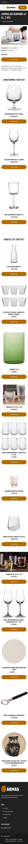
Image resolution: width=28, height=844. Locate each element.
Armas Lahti (7, 814)
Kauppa (22, 7)
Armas (6, 808)
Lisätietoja (14, 59)
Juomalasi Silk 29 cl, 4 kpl (14, 574)
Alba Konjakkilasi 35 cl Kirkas (14, 114)
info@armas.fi (5, 2)
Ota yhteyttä (13, 839)
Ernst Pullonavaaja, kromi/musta (14, 715)
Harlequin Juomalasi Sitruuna (14, 491)
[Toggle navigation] (3, 7)
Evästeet (20, 839)
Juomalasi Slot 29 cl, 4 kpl (14, 407)
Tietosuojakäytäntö (10, 841)
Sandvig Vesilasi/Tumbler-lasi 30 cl (14, 537)
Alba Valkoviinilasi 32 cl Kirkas (14, 159)
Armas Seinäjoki (8, 811)
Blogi (5, 817)
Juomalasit (10, 21)
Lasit (4, 21)
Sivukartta (20, 841)
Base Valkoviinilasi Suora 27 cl (14, 215)
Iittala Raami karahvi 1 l (14, 267)
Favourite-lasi (14, 369)
